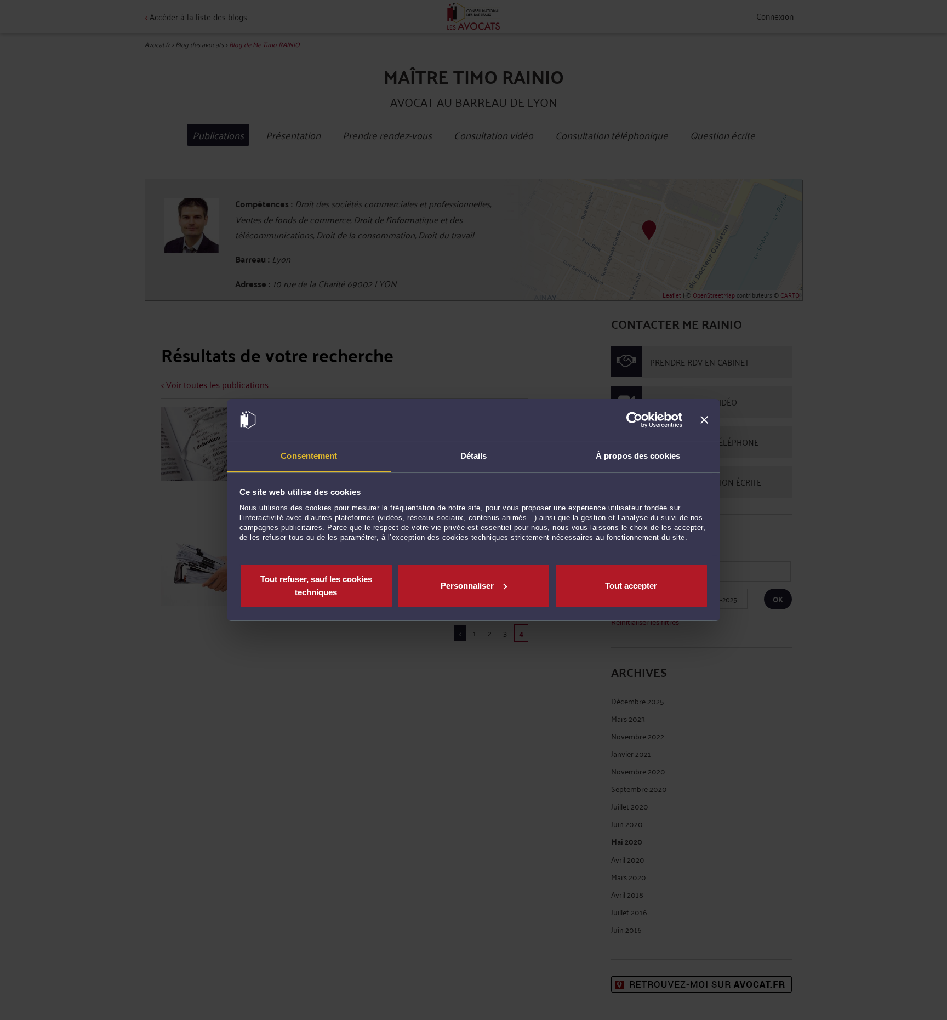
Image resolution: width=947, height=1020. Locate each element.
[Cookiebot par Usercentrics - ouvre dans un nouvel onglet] (634, 420)
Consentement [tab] (309, 455)
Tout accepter (631, 585)
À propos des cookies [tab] (638, 455)
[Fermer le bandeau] (704, 420)
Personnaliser (467, 585)
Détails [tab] (473, 455)
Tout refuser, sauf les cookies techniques (316, 585)
